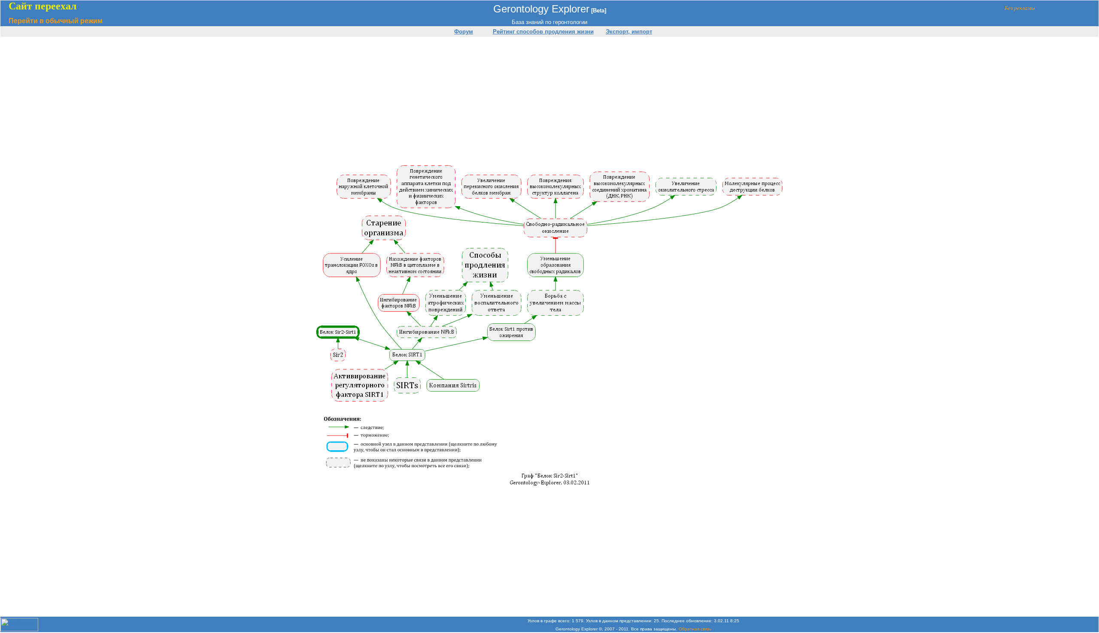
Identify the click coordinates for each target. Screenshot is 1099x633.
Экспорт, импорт (629, 31)
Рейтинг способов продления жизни (543, 31)
